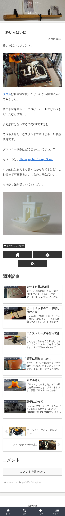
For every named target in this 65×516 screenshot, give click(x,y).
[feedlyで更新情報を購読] (47, 254)
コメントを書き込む (32, 471)
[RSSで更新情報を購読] (32, 263)
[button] (58, 448)
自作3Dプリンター (15, 245)
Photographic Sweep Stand (36, 159)
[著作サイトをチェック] (17, 254)
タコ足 (7, 94)
